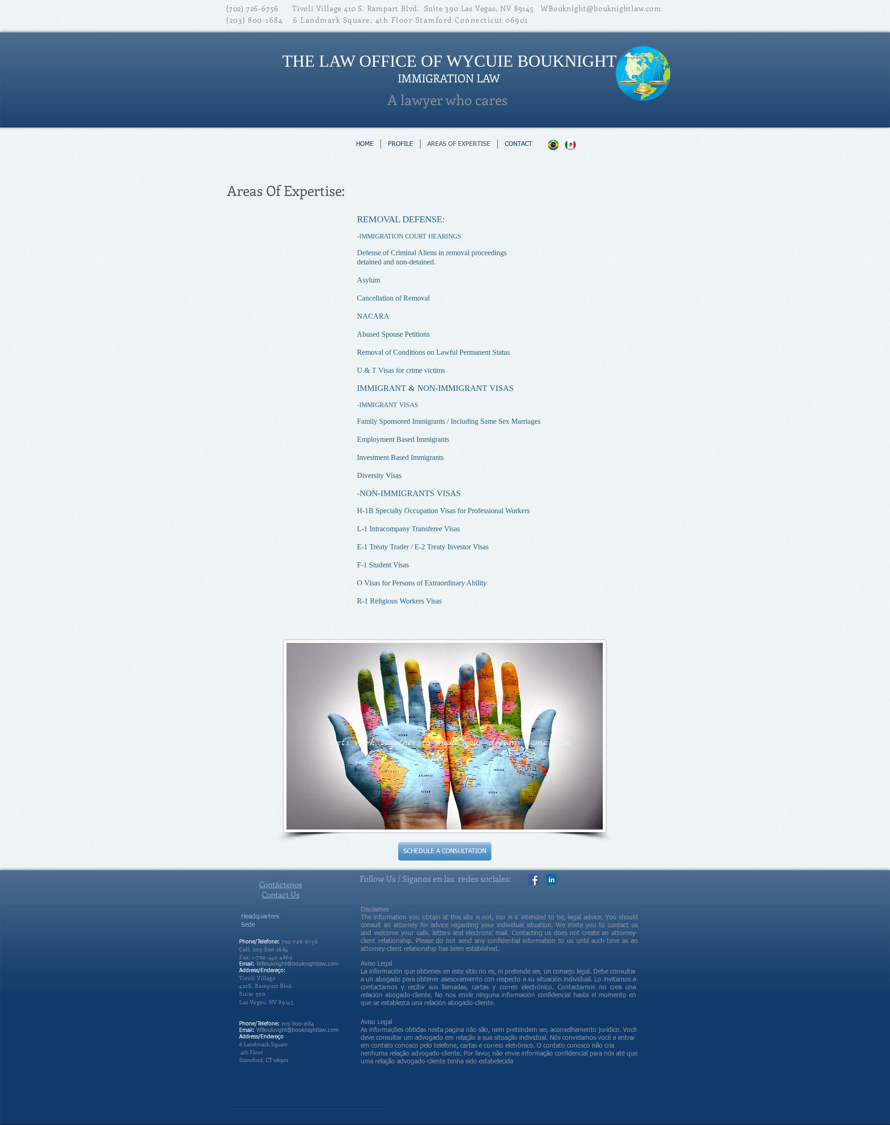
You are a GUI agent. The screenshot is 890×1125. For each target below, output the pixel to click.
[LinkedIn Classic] (551, 879)
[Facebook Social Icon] (533, 879)
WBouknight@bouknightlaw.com (600, 8)
